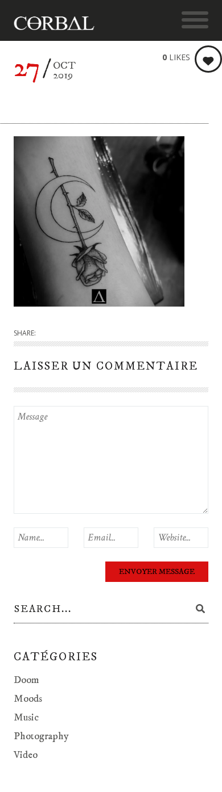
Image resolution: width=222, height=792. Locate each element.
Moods (28, 699)
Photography (41, 736)
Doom (26, 680)
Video (26, 755)
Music (26, 717)
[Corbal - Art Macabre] (59, 23)
